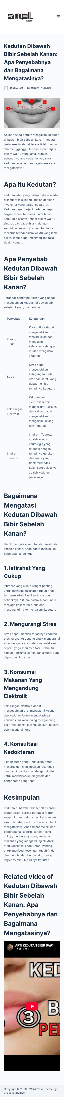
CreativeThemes (14, 1092)
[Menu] (58, 16)
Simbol (47, 88)
